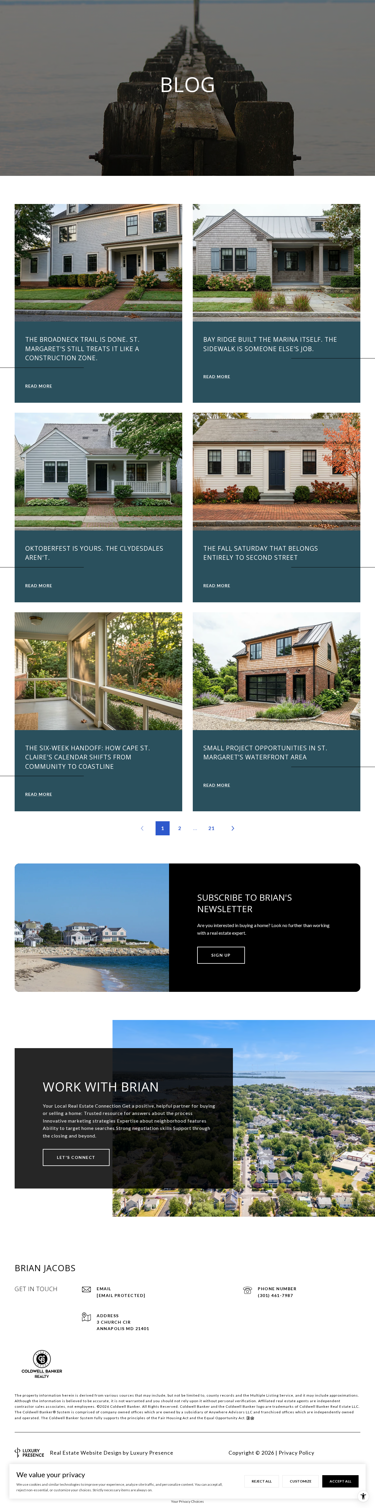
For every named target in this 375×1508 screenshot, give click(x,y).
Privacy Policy (296, 1452)
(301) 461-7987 (275, 1295)
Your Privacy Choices (187, 1501)
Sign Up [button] (221, 955)
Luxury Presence (151, 1452)
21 (211, 828)
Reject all (262, 1481)
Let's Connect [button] (76, 1157)
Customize (300, 1481)
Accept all (340, 1481)
